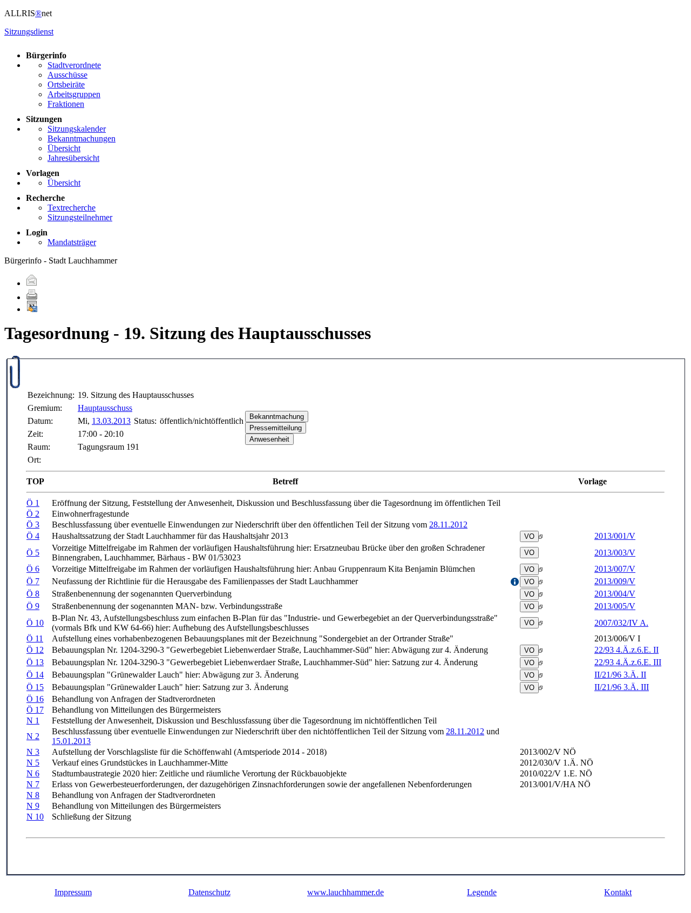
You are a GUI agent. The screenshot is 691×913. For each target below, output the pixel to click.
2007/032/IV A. (621, 622)
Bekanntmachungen (82, 138)
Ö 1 (32, 503)
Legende (482, 892)
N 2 (32, 736)
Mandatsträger (72, 242)
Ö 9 (32, 606)
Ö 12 (35, 649)
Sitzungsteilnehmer (80, 217)
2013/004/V (614, 593)
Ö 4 (32, 535)
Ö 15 (35, 687)
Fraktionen (66, 104)
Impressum (73, 892)
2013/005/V (614, 606)
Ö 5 (32, 552)
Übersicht (64, 148)
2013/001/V (614, 535)
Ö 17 (35, 709)
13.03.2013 (111, 420)
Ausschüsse (67, 74)
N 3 (32, 751)
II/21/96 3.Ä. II (620, 674)
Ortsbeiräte (66, 84)
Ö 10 (35, 622)
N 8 (32, 795)
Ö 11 (34, 638)
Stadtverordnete (74, 65)
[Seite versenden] (32, 283)
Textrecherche (72, 207)
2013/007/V (614, 568)
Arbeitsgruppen (74, 94)
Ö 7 (32, 581)
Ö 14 (35, 674)
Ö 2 (32, 513)
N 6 (32, 773)
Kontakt (618, 892)
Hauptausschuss (105, 407)
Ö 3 (32, 524)
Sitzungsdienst (28, 31)
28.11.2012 (448, 524)
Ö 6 (32, 568)
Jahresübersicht (73, 158)
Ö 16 (35, 699)
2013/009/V (614, 581)
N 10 (35, 816)
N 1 (32, 720)
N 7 (32, 784)
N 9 (32, 805)
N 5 (32, 762)
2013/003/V (614, 552)
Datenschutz (209, 892)
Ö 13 (35, 662)
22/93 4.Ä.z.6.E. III (627, 662)
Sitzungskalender (77, 128)
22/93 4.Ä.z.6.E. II (626, 649)
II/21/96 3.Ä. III (621, 687)
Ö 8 (32, 593)
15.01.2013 (71, 741)
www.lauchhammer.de (345, 892)
